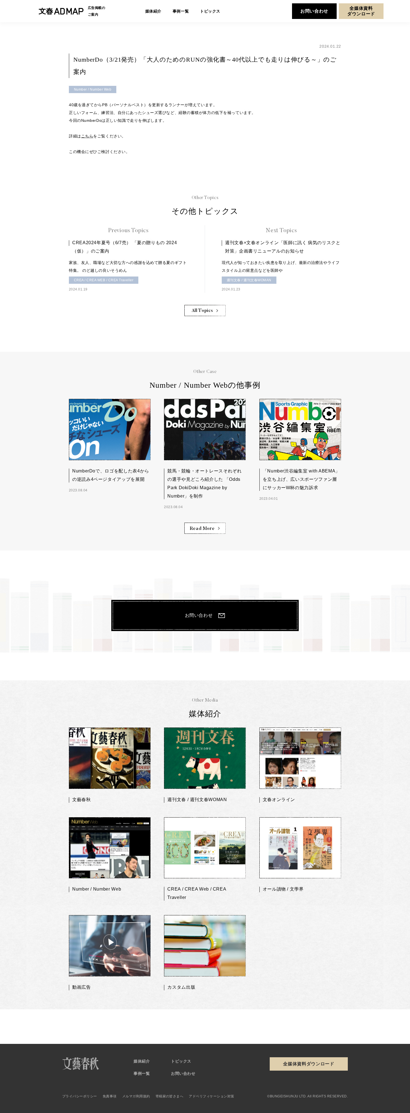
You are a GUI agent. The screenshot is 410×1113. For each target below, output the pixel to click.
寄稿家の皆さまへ (170, 1096)
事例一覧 (142, 1073)
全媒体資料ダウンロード (361, 11)
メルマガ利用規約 (136, 1096)
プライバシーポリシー (79, 1096)
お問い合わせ (314, 11)
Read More (202, 529)
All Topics (202, 311)
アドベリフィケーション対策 (211, 1096)
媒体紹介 (142, 1061)
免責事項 (110, 1096)
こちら (87, 136)
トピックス (181, 1061)
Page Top (345, 1020)
